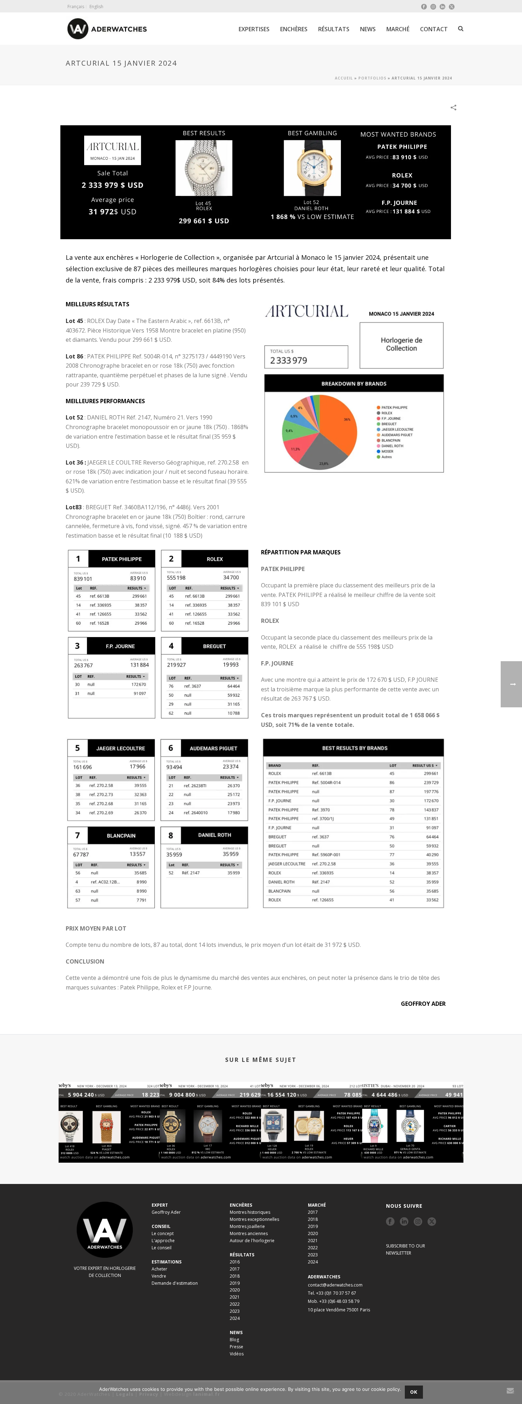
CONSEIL (161, 1226)
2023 (235, 1311)
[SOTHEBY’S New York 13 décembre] (109, 1110)
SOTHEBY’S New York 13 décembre (109, 1143)
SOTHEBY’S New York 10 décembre (210, 1143)
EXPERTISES (254, 29)
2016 (235, 1262)
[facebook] (390, 1222)
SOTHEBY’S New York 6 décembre (312, 1143)
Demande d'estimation (175, 1283)
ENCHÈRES (294, 29)
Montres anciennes (249, 1233)
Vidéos (237, 1354)
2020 (235, 1290)
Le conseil (162, 1248)
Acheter (159, 1269)
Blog (234, 1340)
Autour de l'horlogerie (252, 1241)
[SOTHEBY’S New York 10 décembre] (210, 1110)
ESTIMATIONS (166, 1262)
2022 (235, 1304)
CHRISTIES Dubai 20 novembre (413, 1143)
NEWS (368, 29)
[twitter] (432, 1222)
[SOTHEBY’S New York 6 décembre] (311, 1110)
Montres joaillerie (247, 1226)
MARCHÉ (397, 29)
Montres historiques (250, 1212)
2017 (235, 1269)
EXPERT (160, 1205)
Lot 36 (74, 462)
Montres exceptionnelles (254, 1219)
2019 (235, 1283)
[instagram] (418, 1222)
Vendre (159, 1276)
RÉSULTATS (333, 29)
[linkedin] (404, 1222)
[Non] (513, 1392)
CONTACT (434, 29)
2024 (235, 1318)
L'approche (163, 1241)
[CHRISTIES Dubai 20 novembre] (412, 1110)
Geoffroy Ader (166, 1212)
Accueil (344, 78)
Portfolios (372, 78)
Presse (236, 1347)
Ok (414, 1392)
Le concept (163, 1233)
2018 (235, 1276)
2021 (235, 1297)
